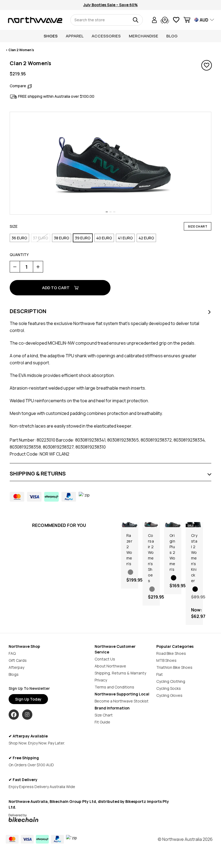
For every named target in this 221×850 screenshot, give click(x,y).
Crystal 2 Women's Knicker (194, 558)
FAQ (12, 653)
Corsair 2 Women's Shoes (151, 558)
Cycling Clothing (170, 681)
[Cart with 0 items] (187, 20)
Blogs (14, 674)
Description (28, 310)
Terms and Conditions (114, 687)
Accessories (106, 36)
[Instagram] (27, 714)
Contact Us (105, 659)
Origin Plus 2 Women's (172, 552)
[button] (89, 818)
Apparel (75, 36)
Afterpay (16, 667)
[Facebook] (14, 714)
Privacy (101, 680)
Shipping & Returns (38, 473)
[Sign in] (154, 21)
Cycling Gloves (169, 695)
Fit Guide (102, 722)
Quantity (19, 254)
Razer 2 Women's (129, 549)
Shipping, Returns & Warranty (120, 673)
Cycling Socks (168, 688)
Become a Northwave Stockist (122, 701)
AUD (204, 20)
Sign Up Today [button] (28, 699)
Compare (18, 85)
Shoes (51, 36)
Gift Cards (18, 660)
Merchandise (143, 36)
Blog (172, 36)
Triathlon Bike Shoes (174, 667)
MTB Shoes (166, 660)
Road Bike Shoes (171, 653)
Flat (159, 674)
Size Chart (197, 226)
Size (14, 226)
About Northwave (110, 666)
